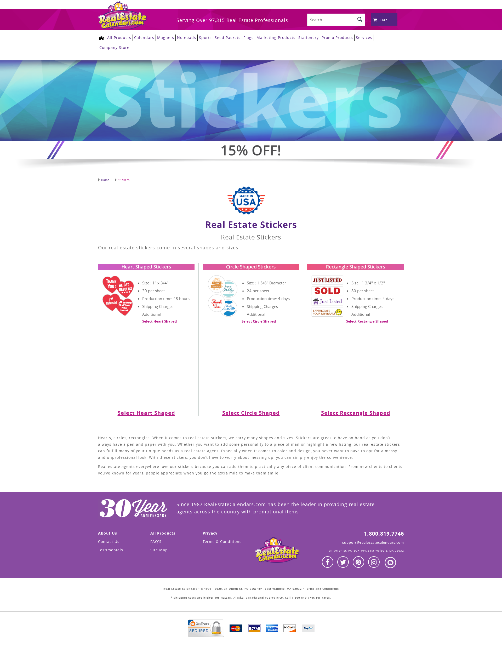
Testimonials (110, 549)
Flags (248, 37)
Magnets (165, 37)
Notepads (186, 37)
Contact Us (108, 541)
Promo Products (337, 37)
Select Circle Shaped (259, 321)
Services (364, 37)
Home (105, 180)
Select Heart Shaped (159, 321)
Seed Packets (228, 37)
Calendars (144, 37)
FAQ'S (156, 541)
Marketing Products (275, 37)
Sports (205, 37)
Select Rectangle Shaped (367, 321)
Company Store (114, 47)
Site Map (159, 549)
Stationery (308, 37)
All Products (119, 37)
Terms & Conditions (222, 541)
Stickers (124, 180)
